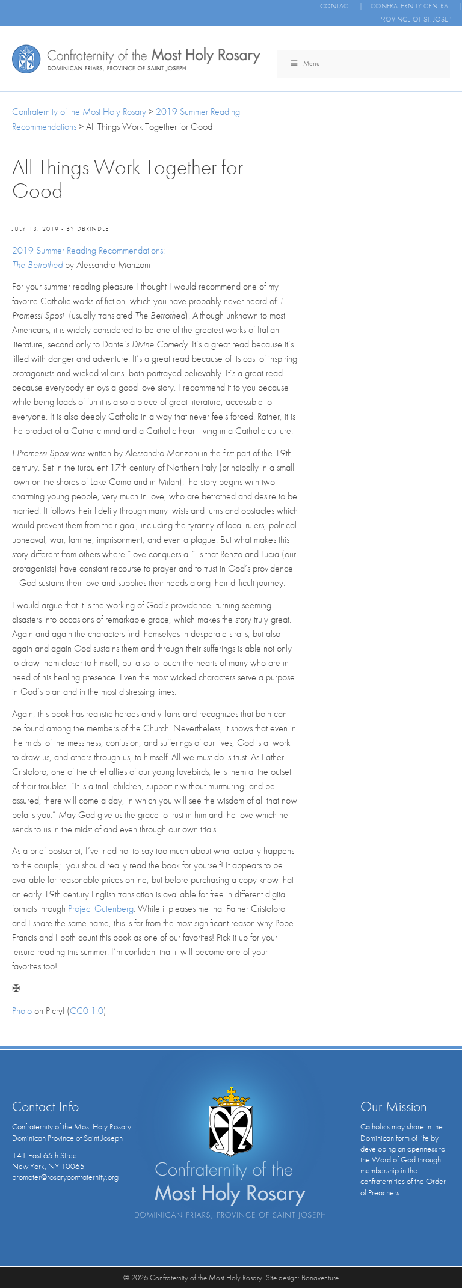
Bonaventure (320, 1277)
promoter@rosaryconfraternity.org (65, 1176)
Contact (335, 6)
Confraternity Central (411, 6)
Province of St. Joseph (417, 19)
